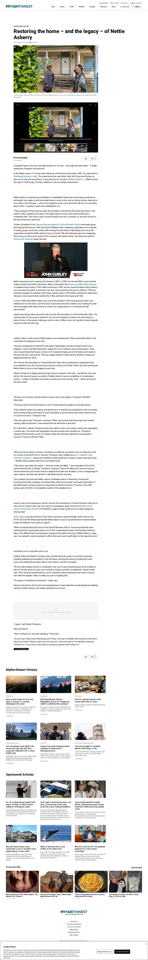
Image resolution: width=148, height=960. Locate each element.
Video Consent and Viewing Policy (31, 956)
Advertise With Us (74, 932)
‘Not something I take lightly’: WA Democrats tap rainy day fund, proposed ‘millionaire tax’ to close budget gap (20, 749)
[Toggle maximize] (95, 104)
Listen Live (125, 7)
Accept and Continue (122, 951)
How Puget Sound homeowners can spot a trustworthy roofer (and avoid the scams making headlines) (55, 804)
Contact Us (74, 921)
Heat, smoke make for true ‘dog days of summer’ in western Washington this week (19, 701)
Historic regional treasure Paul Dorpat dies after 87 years (88, 700)
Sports (62, 7)
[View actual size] (90, 104)
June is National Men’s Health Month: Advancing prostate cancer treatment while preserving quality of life (89, 805)
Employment (74, 935)
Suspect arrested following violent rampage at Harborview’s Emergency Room (55, 748)
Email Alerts (74, 929)
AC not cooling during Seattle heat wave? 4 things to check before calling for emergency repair (20, 804)
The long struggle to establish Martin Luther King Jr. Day (87, 747)
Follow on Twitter (74, 927)
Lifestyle (92, 7)
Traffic (72, 7)
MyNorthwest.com (72, 941)
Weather (81, 7)
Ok (145, 943)
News (53, 7)
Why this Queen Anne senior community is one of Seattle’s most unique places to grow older (21, 849)
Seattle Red (124, 3)
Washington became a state (25, 176)
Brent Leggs (19, 517)
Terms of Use (42, 954)
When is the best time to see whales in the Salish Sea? (52, 848)
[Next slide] (94, 123)
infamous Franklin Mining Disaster (82, 284)
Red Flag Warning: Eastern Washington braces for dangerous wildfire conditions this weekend (54, 701)
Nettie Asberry (76, 179)
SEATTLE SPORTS (114, 3)
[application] (55, 260)
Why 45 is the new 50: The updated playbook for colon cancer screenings (90, 849)
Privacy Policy (51, 954)
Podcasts (103, 7)
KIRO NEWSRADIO (103, 3)
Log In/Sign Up (137, 3)
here (56, 642)
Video (113, 7)
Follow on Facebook (74, 924)
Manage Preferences (104, 951)
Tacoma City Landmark (23, 239)
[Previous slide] (18, 123)
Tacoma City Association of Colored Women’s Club (57, 224)
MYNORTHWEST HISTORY (21, 26)
